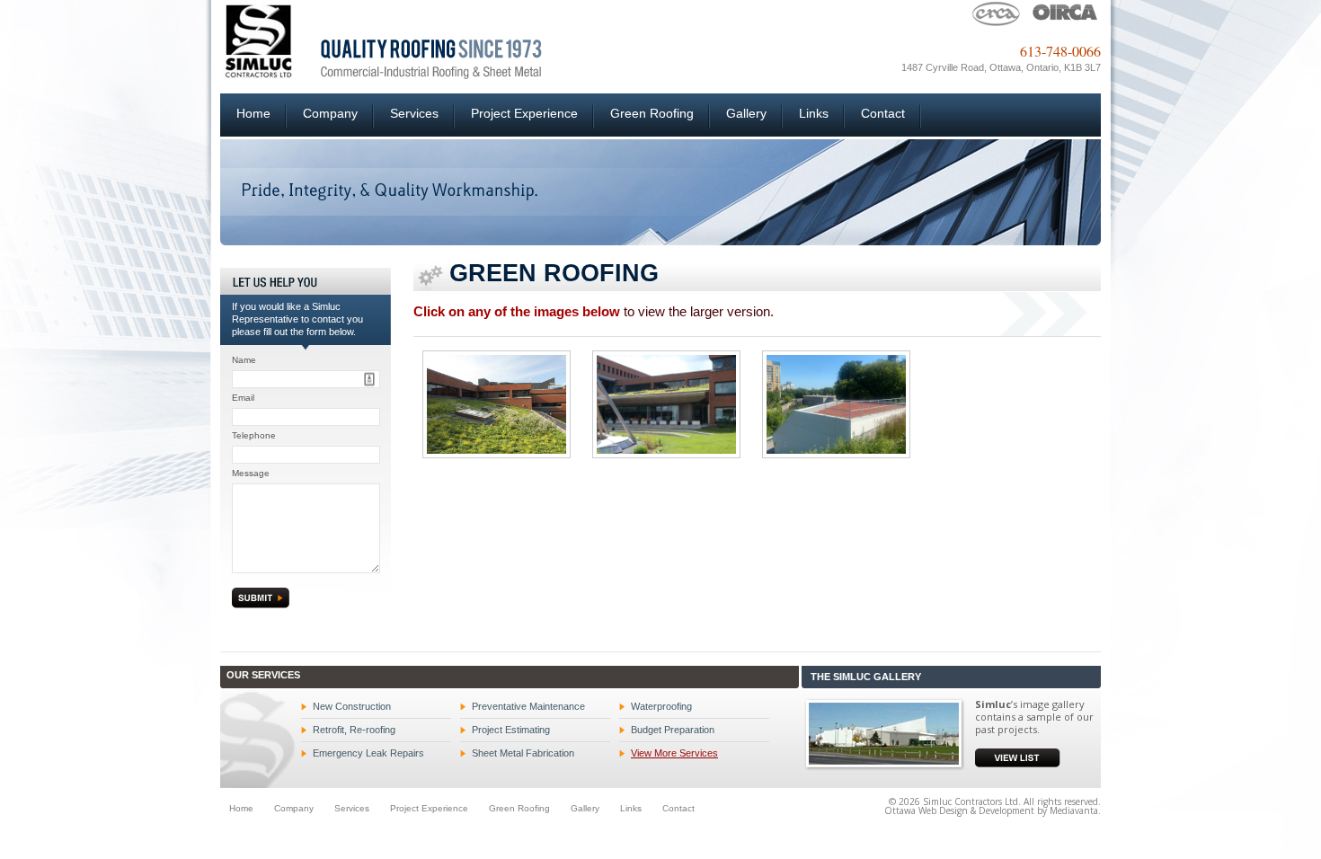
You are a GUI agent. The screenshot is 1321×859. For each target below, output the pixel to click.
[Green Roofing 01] (496, 404)
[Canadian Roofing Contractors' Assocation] (995, 12)
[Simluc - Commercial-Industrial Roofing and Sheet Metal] (381, 39)
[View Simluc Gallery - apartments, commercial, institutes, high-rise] (1017, 756)
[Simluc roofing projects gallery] (884, 732)
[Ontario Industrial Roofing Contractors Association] (1065, 12)
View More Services (674, 753)
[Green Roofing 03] (836, 404)
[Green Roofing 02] (666, 404)
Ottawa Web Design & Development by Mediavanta (991, 810)
